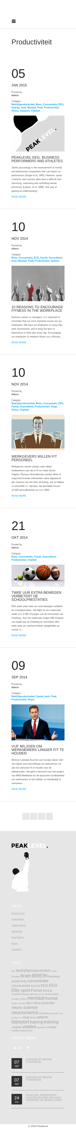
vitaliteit (16, 1027)
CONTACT (16, 950)
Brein (39, 104)
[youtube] (20, 1046)
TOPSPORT (17, 919)
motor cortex (18, 1003)
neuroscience (24, 1012)
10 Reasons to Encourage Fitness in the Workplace (37, 308)
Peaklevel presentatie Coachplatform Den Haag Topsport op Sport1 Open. (44, 1097)
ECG (36, 257)
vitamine (41, 1027)
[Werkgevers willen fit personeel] (38, 449)
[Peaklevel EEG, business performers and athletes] (38, 150)
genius (33, 994)
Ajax (13, 971)
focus (47, 990)
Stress (14, 110)
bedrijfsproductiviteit (33, 970)
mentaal (35, 998)
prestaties (44, 1013)
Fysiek (43, 257)
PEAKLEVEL (18, 913)
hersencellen (52, 994)
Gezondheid (55, 257)
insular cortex (19, 999)
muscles (48, 1003)
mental (51, 998)
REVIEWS (16, 931)
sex (19, 1018)
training (36, 1022)
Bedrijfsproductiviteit (22, 104)
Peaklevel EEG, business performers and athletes (37, 159)
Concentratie (50, 104)
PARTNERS (17, 937)
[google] (27, 1046)
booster (54, 971)
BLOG (14, 944)
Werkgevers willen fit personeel (34, 458)
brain (26, 975)
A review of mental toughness (39, 1060)
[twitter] (13, 1046)
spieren (42, 1017)
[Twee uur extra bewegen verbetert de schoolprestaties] (38, 586)
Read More (18, 196)
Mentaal (31, 107)
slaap (25, 1017)
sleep (33, 1017)
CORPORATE (18, 925)
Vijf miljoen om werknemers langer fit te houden (37, 749)
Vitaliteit (35, 110)
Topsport (25, 110)
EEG (60, 104)
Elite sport (20, 990)
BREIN (40, 975)
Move (29, 1003)
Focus (36, 990)
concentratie (38, 981)
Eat (33, 985)
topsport (20, 1021)
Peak (40, 107)
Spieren (55, 261)
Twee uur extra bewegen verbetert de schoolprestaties (36, 596)
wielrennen (26, 1030)
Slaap (54, 406)
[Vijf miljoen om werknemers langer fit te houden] (38, 739)
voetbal (51, 1027)
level (23, 107)
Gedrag (15, 107)
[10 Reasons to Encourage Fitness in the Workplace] (38, 300)
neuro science (24, 1007)
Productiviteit (51, 107)
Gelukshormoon (20, 994)
